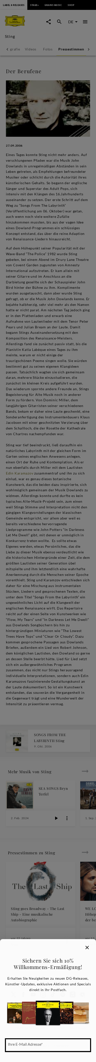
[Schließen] (87, 947)
